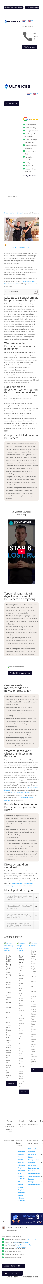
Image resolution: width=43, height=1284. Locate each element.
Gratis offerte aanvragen (20, 673)
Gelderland (19, 213)
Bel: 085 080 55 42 (12, 1273)
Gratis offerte (29, 47)
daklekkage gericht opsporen (20, 793)
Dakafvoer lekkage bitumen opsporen (21, 962)
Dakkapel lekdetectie (33, 953)
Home (6, 213)
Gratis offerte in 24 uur (13, 1266)
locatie (12, 213)
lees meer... (11, 1083)
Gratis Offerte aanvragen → (21, 248)
